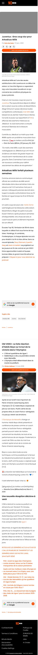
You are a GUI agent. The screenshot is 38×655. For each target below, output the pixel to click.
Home (3, 327)
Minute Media (7, 639)
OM (31, 118)
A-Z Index (26, 642)
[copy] (13, 46)
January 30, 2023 (29, 143)
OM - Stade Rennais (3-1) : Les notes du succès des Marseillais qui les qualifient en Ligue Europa (18, 579)
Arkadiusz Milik (6, 318)
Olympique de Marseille (14, 612)
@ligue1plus (7, 486)
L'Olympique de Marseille (11, 419)
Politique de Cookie (27, 629)
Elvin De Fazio (9, 43)
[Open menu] (3, 3)
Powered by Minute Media (15, 653)
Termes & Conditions (9, 633)
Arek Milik (26, 112)
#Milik (4, 137)
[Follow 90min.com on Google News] (33, 304)
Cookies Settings (8, 648)
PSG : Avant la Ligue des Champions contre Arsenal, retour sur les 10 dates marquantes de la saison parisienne (18, 563)
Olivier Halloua (9, 366)
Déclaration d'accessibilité (7, 643)
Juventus (5, 103)
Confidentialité (7, 628)
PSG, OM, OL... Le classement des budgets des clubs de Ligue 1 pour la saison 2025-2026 (19, 593)
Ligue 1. (24, 522)
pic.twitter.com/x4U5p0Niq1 (23, 486)
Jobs (25, 639)
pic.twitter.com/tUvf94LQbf (23, 140)
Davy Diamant (21, 318)
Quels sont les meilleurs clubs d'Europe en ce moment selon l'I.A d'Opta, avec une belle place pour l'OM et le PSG (19, 571)
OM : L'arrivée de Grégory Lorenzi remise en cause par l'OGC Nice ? (18, 586)
